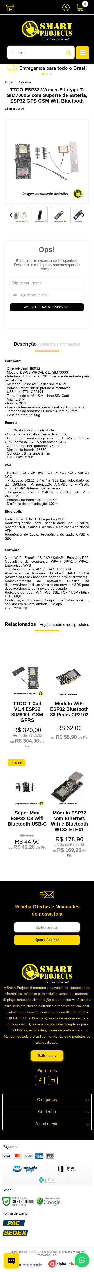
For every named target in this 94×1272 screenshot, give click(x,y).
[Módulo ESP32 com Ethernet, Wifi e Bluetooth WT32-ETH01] (68, 809)
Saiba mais (47, 1055)
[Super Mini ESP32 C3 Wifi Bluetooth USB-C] (26, 805)
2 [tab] (47, 74)
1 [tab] (43, 74)
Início (9, 82)
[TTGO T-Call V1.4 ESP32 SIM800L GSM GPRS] (26, 700)
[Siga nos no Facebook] (40, 1080)
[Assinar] (47, 940)
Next (83, 215)
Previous (11, 215)
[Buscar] (69, 52)
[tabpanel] (47, 67)
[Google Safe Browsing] (48, 1201)
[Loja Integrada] (24, 1264)
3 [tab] (50, 74)
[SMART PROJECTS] (47, 30)
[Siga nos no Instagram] (53, 1080)
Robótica (24, 82)
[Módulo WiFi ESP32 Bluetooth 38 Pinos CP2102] (68, 696)
